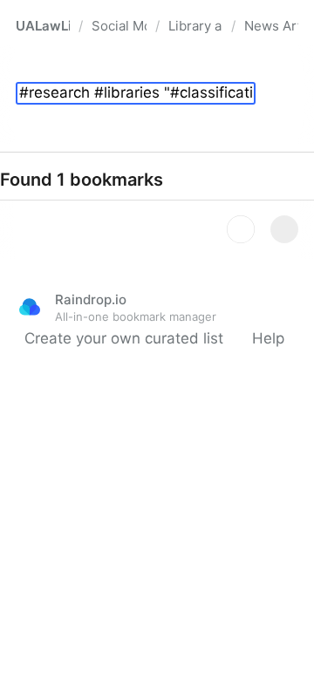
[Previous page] (241, 229)
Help (268, 338)
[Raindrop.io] (30, 307)
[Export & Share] (284, 94)
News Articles (271, 25)
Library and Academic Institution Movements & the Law (195, 25)
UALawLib (43, 25)
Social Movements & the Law (119, 25)
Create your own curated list (123, 338)
